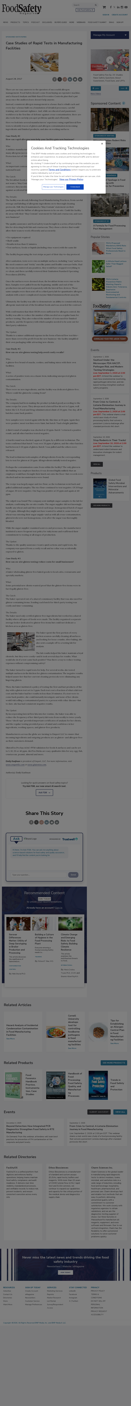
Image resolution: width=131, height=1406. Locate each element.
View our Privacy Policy (71, 179)
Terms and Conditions (59, 169)
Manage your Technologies (53, 187)
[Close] (102, 143)
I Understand (75, 187)
